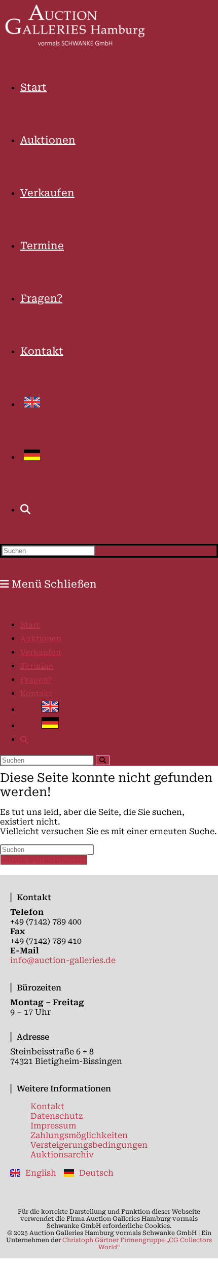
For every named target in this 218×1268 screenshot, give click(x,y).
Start (30, 625)
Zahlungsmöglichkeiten (79, 1135)
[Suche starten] (103, 760)
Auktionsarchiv (62, 1154)
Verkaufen (40, 652)
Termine (36, 666)
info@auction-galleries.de (63, 960)
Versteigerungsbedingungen (89, 1145)
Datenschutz (56, 1116)
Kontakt (36, 693)
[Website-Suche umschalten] (25, 509)
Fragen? (36, 679)
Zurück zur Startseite (44, 860)
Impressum (53, 1125)
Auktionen (40, 638)
